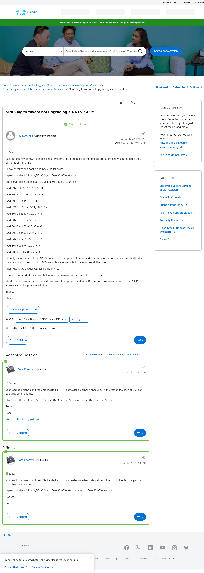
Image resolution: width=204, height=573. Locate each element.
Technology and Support (42, 85)
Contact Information (172, 197)
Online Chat (167, 239)
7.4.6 (23, 328)
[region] (47, 563)
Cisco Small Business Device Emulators (177, 230)
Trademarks (129, 559)
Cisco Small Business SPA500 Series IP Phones (42, 319)
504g (14, 328)
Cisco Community (12, 85)
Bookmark (162, 87)
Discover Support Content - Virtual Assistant (176, 187)
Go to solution (78, 124)
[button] (10, 340)
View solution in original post (23, 419)
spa (53, 328)
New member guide (171, 147)
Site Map (144, 559)
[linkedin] (150, 547)
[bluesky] (186, 547)
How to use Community (174, 143)
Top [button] (8, 535)
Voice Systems (79, 319)
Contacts (24, 545)
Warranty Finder (170, 220)
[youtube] (162, 547)
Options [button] (195, 87)
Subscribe (179, 87)
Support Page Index (172, 205)
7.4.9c (33, 328)
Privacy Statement (14, 567)
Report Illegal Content (164, 559)
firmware (43, 328)
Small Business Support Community (82, 85)
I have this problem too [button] (23, 310)
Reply (140, 340)
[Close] (89, 558)
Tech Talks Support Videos (176, 212)
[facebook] (126, 547)
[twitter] (138, 547)
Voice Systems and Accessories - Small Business (35, 89)
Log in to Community (173, 155)
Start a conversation (166, 51)
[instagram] (174, 547)
